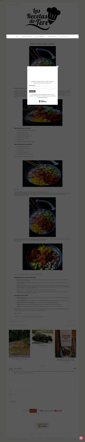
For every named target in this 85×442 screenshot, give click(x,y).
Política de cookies (26, 36)
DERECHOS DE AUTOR (52, 36)
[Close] (57, 67)
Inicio (17, 36)
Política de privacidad (39, 36)
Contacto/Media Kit (64, 36)
